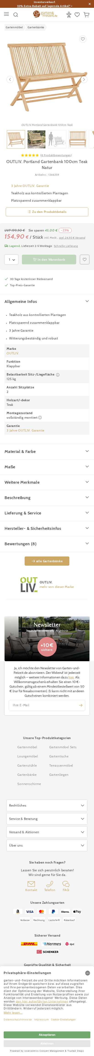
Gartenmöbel (27, 747)
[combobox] (11, 259)
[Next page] (84, 79)
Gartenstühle (27, 765)
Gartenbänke (27, 775)
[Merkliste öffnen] (77, 14)
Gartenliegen (59, 775)
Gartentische (59, 756)
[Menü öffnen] (7, 14)
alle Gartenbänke (49, 561)
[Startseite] (45, 14)
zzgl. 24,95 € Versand (72, 237)
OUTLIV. (13, 353)
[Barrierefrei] (69, 15)
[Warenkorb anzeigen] (87, 14)
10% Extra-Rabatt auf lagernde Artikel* (43, 6)
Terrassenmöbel (61, 765)
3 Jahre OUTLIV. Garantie (30, 186)
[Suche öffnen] (16, 15)
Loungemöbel (27, 756)
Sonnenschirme (29, 784)
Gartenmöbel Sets (63, 747)
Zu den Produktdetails (49, 212)
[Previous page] (10, 79)
